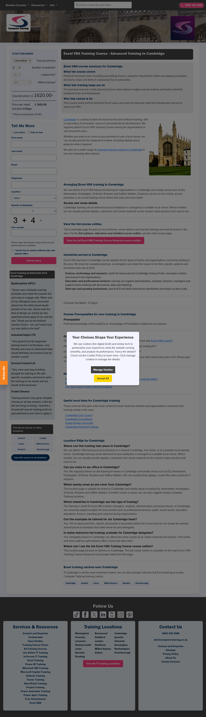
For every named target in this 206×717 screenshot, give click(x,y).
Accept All (103, 378)
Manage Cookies (103, 369)
